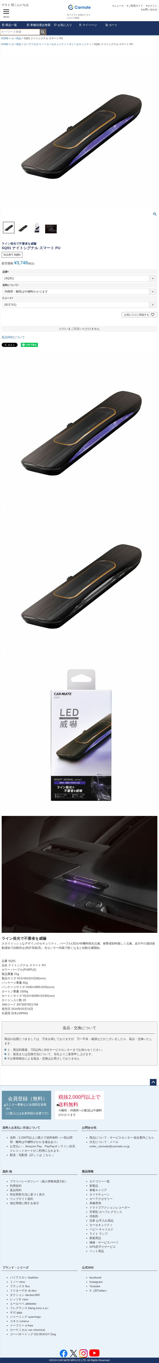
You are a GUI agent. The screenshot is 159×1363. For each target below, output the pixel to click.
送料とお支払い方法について (21, 1127)
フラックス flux (20, 1286)
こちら (47, 1155)
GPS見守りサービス (102, 1246)
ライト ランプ (98, 1233)
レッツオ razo (19, 1299)
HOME (4, 38)
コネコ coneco (19, 1321)
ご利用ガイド (135, 5)
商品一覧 (11, 25)
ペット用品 (96, 1251)
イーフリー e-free (21, 1325)
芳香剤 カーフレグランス (105, 1212)
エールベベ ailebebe (23, 1303)
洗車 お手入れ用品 (101, 1220)
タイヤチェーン (99, 1194)
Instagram (96, 1281)
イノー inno (17, 1281)
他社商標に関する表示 (24, 1203)
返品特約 (16, 1190)
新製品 (93, 1185)
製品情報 (88, 1171)
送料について (11, 285)
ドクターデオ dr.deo (23, 1290)
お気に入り (65, 25)
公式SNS (88, 1267)
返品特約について (13, 337)
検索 (43, 32)
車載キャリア (98, 1190)
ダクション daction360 (25, 1295)
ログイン (152, 5)
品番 (6, 271)
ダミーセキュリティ (80, 44)
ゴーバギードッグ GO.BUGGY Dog (33, 1334)
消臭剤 (93, 1216)
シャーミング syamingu (25, 1316)
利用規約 (16, 1185)
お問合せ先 (89, 1127)
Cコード (8, 298)
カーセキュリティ (56, 44)
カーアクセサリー (34, 44)
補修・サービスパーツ (103, 1242)
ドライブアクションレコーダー (109, 1207)
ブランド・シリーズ (15, 1267)
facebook (95, 1277)
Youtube (94, 1286)
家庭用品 (95, 1238)
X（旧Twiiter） (98, 1290)
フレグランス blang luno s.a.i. (29, 1308)
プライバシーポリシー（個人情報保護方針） (39, 1181)
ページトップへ (153, 1082)
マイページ (89, 25)
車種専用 (95, 1203)
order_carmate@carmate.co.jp (109, 1146)
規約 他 (7, 1171)
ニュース (119, 5)
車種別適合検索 (40, 25)
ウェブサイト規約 (21, 1198)
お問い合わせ (149, 9)
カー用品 (16, 38)
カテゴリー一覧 (99, 1181)
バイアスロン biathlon (24, 1277)
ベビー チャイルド (101, 1229)
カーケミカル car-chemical (27, 1329)
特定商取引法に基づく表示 (27, 1194)
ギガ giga (16, 1312)
